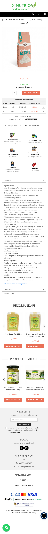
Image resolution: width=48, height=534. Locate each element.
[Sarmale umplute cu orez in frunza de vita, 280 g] (35, 375)
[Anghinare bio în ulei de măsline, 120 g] (13, 375)
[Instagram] (26, 448)
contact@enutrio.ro (25, 466)
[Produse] (3, 15)
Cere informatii (33, 125)
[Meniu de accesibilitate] (43, 515)
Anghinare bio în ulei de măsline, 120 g (13, 388)
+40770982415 (25, 463)
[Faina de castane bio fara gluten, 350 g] (24, 49)
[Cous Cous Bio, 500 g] (13, 321)
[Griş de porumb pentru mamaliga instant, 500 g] (35, 321)
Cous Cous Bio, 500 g (13, 334)
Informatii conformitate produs (15, 284)
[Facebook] (22, 448)
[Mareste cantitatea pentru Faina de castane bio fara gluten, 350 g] (18, 93)
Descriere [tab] (7, 180)
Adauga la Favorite (14, 125)
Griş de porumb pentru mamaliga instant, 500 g (35, 335)
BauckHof (24, 23)
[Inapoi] (2, 20)
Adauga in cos (31, 93)
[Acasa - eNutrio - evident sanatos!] (24, 6)
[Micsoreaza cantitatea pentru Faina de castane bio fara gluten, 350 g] (11, 93)
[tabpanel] (24, 49)
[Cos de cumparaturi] (39, 14)
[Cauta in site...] (45, 14)
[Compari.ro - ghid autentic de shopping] (24, 522)
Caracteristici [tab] (8, 289)
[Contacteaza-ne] (33, 14)
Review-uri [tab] (9, 294)
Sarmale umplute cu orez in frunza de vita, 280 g (35, 388)
